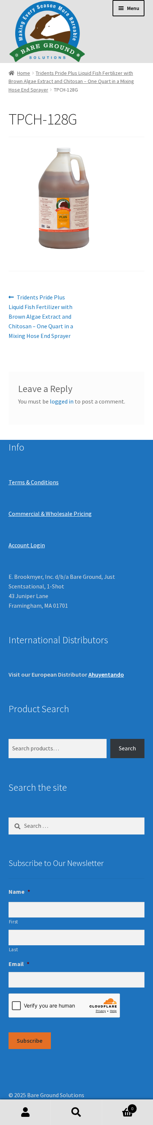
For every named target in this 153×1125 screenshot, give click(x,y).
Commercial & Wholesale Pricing (50, 513)
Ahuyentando (106, 674)
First (13, 922)
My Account (25, 1112)
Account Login (27, 545)
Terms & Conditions (34, 482)
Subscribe (29, 1040)
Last (13, 949)
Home (23, 73)
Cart (118, 1106)
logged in (62, 401)
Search (127, 748)
